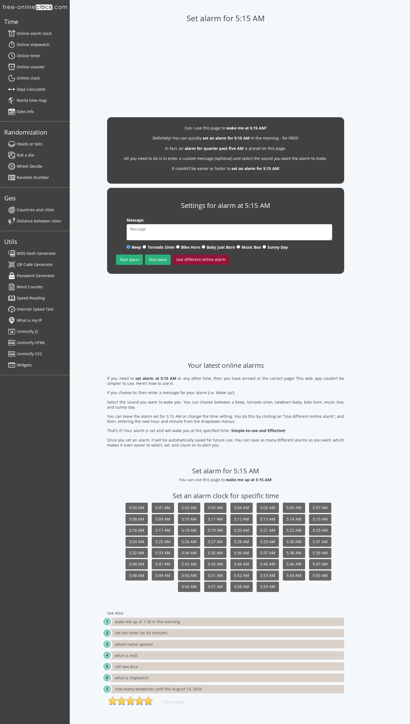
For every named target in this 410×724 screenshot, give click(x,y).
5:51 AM (215, 575)
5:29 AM (267, 541)
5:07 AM (320, 507)
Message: (135, 220)
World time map (32, 100)
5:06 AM (294, 507)
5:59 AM (267, 586)
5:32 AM (136, 552)
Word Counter (30, 286)
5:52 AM (241, 575)
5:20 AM (241, 530)
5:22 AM (294, 530)
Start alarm (129, 259)
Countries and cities (35, 209)
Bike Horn (190, 247)
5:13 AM (267, 519)
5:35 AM (215, 552)
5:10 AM (189, 519)
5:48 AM (136, 575)
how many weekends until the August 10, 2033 (158, 689)
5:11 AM (215, 519)
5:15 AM (320, 519)
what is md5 (126, 655)
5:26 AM (189, 541)
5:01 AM (162, 507)
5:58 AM (241, 586)
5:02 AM (189, 507)
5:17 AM (162, 530)
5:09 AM (162, 519)
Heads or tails (29, 144)
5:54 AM (294, 575)
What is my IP (29, 320)
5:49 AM (162, 575)
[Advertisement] (225, 317)
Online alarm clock (34, 33)
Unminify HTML (31, 342)
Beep (136, 247)
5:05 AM (267, 507)
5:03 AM (215, 507)
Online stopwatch (33, 44)
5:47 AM (320, 564)
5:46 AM (294, 564)
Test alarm (158, 259)
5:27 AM (215, 541)
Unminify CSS (29, 353)
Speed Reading (31, 298)
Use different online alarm (201, 259)
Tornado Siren (161, 247)
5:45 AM (267, 564)
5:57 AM (215, 586)
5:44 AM (241, 564)
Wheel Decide (29, 166)
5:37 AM (267, 552)
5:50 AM (189, 575)
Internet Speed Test (35, 309)
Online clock (28, 78)
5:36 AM (241, 552)
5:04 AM (241, 507)
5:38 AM (294, 552)
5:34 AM (189, 552)
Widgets (24, 365)
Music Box (251, 247)
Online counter (31, 66)
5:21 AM (267, 530)
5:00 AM (136, 507)
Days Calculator (31, 89)
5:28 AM (241, 541)
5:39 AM (320, 552)
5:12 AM (241, 519)
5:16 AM (136, 530)
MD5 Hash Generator (36, 253)
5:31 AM (320, 541)
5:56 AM (189, 586)
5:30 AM (294, 541)
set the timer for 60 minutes (141, 633)
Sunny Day (277, 247)
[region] (225, 67)
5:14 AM (294, 519)
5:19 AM (215, 530)
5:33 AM (162, 552)
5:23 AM (320, 530)
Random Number (33, 177)
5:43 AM (215, 564)
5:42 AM (189, 564)
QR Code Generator (35, 264)
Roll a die (25, 155)
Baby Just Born (221, 247)
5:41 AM (162, 564)
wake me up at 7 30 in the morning (147, 621)
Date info (25, 111)
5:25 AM (162, 541)
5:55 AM (320, 575)
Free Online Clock (35, 7)
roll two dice (126, 666)
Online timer (28, 55)
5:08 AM (136, 519)
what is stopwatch (132, 677)
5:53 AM (267, 575)
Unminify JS (27, 331)
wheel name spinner (134, 644)
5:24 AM (136, 541)
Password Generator (36, 275)
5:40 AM (136, 564)
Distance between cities (39, 221)
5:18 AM (189, 530)
